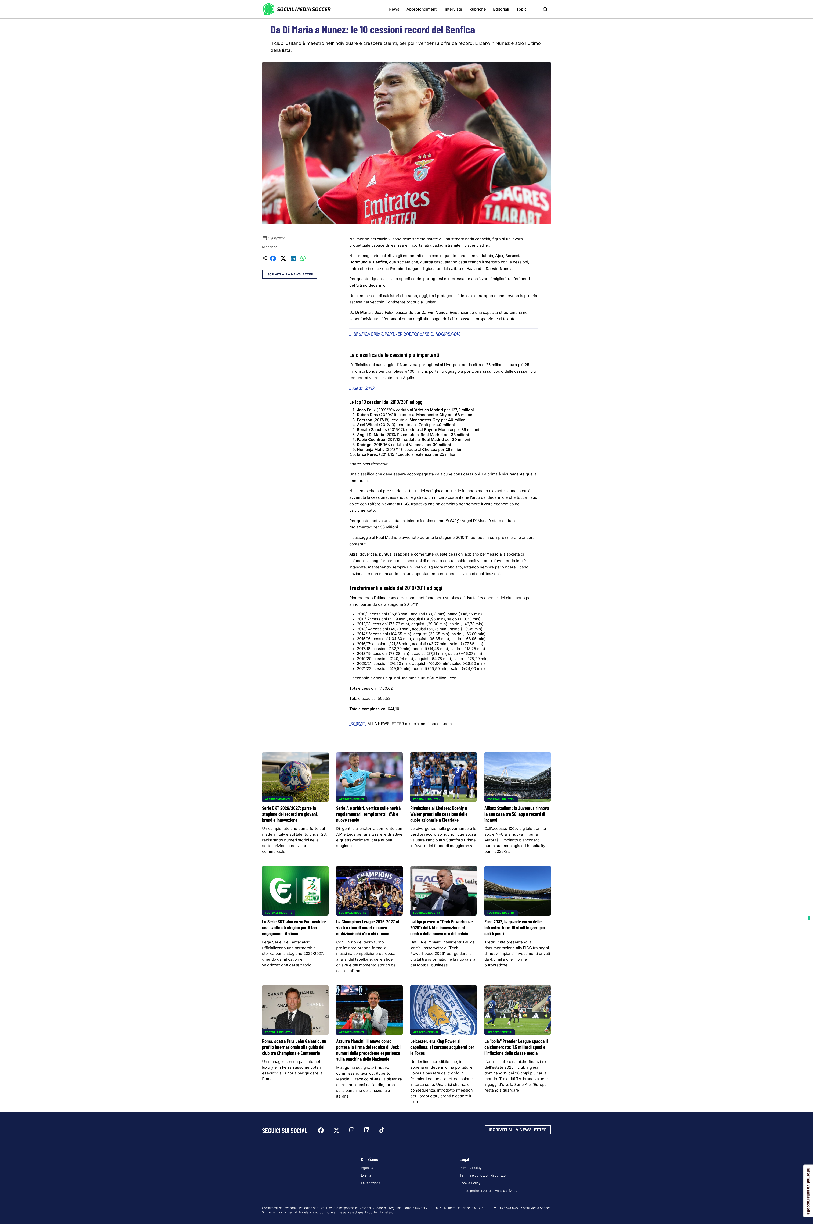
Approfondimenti (422, 9)
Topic (521, 9)
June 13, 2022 (362, 388)
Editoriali (501, 9)
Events (366, 1175)
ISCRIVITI (357, 723)
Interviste (453, 9)
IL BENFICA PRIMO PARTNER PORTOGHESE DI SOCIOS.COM (404, 334)
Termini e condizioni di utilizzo (483, 1175)
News (394, 9)
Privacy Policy (471, 1168)
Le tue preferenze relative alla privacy (488, 1191)
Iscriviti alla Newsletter (289, 274)
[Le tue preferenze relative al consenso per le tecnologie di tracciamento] (809, 918)
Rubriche (477, 9)
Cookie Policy (470, 1183)
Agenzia (367, 1168)
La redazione (370, 1183)
